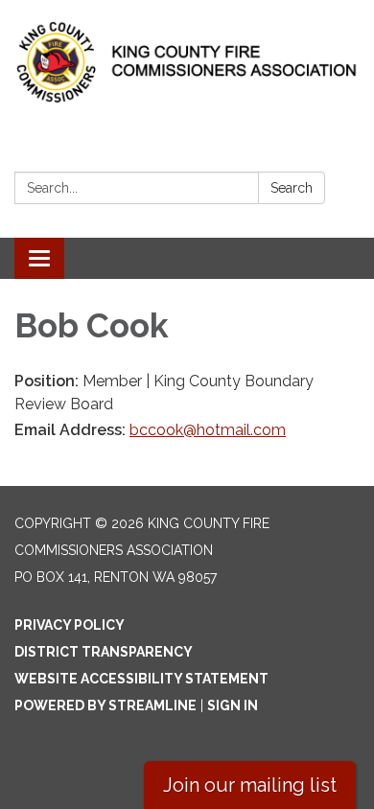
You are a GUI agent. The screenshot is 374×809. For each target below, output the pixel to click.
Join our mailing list (250, 785)
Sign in (232, 705)
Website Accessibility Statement (141, 678)
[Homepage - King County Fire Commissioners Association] (187, 61)
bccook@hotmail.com (207, 430)
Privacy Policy (69, 625)
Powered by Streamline (105, 705)
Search (291, 188)
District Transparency (103, 651)
